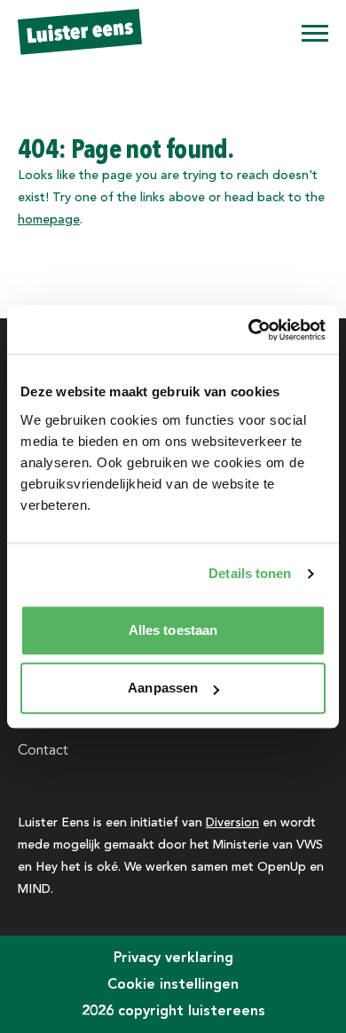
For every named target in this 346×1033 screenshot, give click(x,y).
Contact (43, 750)
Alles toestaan (173, 630)
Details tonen (249, 573)
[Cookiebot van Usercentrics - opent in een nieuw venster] (249, 329)
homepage (49, 218)
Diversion (232, 821)
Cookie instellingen (173, 984)
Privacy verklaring (173, 957)
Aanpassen (163, 687)
